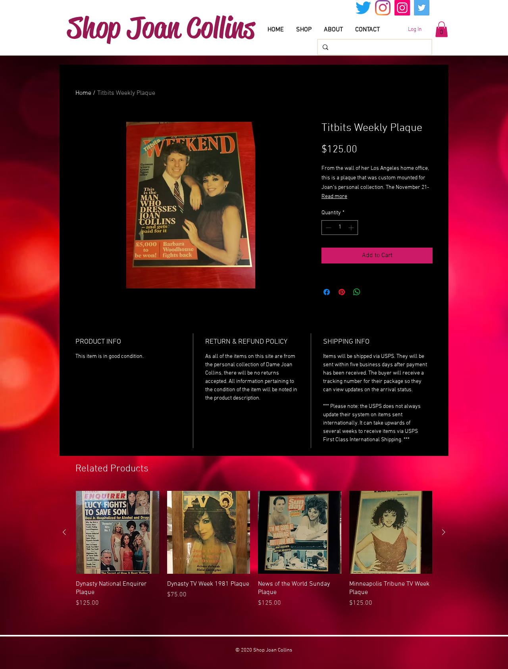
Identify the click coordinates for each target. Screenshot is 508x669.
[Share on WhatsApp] (357, 292)
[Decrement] (328, 228)
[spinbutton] (340, 228)
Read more (334, 196)
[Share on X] (372, 292)
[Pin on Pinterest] (341, 292)
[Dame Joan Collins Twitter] (363, 7)
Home (83, 93)
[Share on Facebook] (326, 292)
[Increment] (352, 228)
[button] (441, 29)
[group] (254, 553)
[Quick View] (117, 532)
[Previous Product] (64, 532)
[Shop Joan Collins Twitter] (421, 7)
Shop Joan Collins (160, 27)
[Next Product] (443, 532)
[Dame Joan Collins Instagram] (383, 7)
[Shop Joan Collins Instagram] (402, 7)
